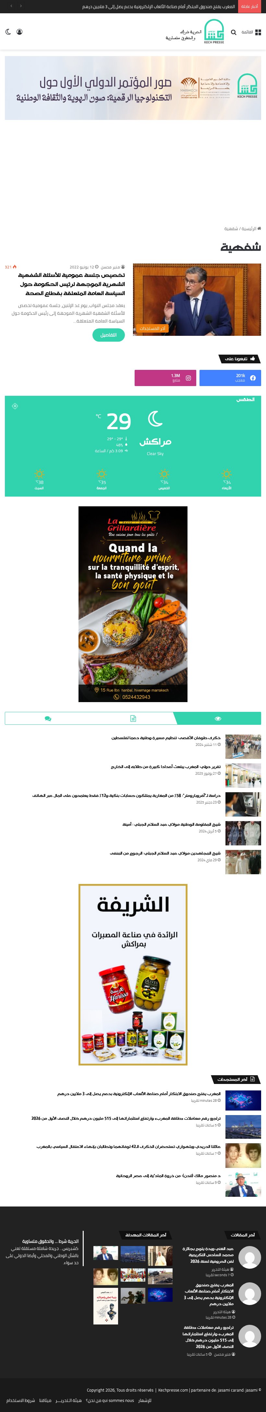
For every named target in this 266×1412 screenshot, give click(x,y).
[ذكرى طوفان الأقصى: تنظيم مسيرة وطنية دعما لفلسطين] (243, 747)
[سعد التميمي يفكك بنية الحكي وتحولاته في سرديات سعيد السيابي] (105, 1306)
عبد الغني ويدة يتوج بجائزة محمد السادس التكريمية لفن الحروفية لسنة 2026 (208, 1255)
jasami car (227, 1390)
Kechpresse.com (173, 1390)
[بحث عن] (233, 34)
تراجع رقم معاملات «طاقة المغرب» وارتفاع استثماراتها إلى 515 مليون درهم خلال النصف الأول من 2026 (126, 1118)
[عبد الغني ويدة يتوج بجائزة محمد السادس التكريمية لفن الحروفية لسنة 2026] (160, 1256)
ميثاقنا (45, 1400)
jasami (252, 1390)
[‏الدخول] (19, 34)
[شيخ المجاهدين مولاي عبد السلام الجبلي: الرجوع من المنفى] (243, 862)
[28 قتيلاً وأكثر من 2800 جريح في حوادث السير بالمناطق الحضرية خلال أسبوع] (160, 1276)
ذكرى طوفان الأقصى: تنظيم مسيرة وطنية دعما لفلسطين (166, 738)
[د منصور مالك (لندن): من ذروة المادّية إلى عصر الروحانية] (243, 1184)
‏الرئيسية (249, 228)
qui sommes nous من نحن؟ (110, 1400)
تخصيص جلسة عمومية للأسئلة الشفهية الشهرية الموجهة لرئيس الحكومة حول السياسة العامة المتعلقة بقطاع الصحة (71, 285)
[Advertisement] (133, 175)
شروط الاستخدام (20, 1400)
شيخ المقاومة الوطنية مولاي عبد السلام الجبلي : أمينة (172, 824)
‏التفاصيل (109, 335)
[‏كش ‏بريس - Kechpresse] (194, 31)
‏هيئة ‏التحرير (220, 1269)
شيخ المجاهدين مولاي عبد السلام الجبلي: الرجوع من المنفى (165, 853)
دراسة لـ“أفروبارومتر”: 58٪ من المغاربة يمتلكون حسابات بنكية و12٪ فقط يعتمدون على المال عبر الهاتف (126, 795)
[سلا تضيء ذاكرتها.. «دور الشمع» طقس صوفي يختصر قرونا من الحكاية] (133, 1275)
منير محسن (110, 267)
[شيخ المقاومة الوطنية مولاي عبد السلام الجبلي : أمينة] (243, 833)
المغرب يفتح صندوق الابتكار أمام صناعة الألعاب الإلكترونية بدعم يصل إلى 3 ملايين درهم (139, 1094)
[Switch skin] (8, 34)
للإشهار (144, 1400)
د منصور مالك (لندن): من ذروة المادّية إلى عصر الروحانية (168, 1176)
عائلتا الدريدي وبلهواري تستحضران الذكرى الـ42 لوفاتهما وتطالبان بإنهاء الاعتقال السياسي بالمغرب (129, 1146)
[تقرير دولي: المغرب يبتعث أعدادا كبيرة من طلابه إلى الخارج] (243, 775)
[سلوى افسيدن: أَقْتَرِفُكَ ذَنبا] (133, 1296)
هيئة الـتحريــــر (68, 1400)
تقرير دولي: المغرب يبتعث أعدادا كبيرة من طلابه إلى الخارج (166, 767)
